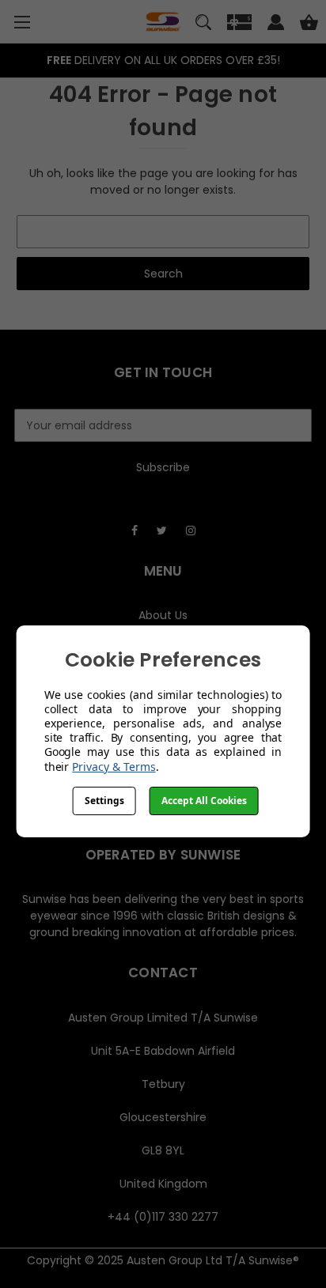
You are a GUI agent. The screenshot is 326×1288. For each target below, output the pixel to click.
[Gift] (239, 24)
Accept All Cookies (204, 800)
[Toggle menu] (22, 21)
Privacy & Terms (113, 766)
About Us (163, 615)
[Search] (203, 24)
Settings (104, 800)
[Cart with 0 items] (309, 24)
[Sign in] (276, 24)
